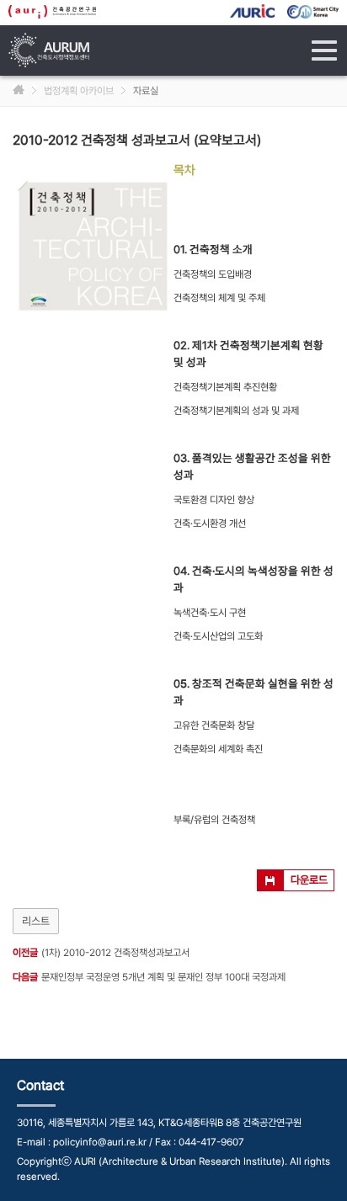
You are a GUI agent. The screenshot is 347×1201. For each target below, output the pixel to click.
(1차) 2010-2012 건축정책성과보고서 (115, 953)
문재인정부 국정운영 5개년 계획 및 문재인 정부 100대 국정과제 (163, 977)
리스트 (36, 921)
